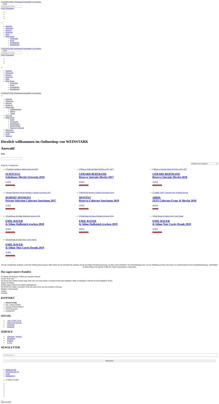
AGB (7, 134)
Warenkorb (14, 38)
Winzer (12, 111)
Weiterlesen (155, 208)
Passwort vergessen (17, 128)
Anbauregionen (15, 109)
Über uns (8, 115)
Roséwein (9, 32)
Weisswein (9, 28)
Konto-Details (15, 126)
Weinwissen (9, 107)
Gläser (12, 113)
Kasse (12, 41)
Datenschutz (9, 132)
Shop (7, 34)
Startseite (8, 26)
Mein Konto (9, 36)
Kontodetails (14, 43)
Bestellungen (14, 45)
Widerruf (8, 136)
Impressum (9, 130)
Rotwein (8, 30)
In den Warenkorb (10, 185)
